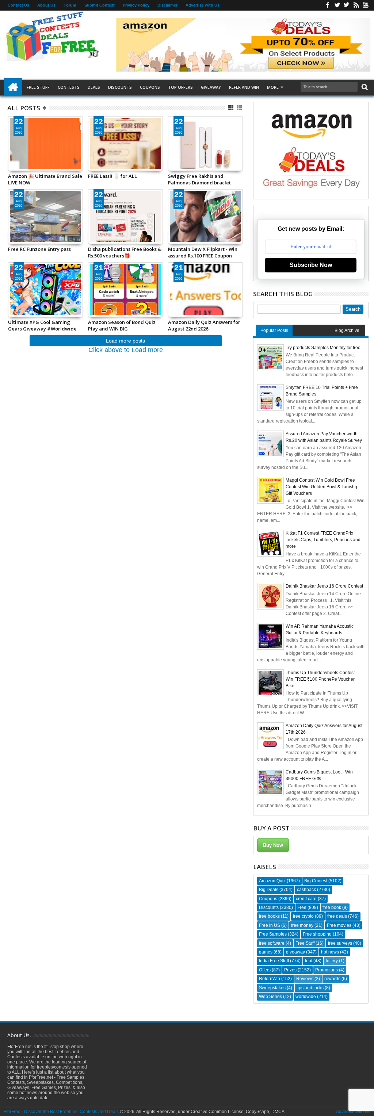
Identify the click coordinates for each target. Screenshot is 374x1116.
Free (301, 907)
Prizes (290, 969)
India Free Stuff (274, 960)
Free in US (269, 925)
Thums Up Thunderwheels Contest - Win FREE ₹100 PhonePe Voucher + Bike (322, 679)
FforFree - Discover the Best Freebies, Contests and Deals (61, 1111)
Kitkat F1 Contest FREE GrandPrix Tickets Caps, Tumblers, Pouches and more (323, 540)
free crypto (303, 916)
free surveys (340, 943)
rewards (332, 978)
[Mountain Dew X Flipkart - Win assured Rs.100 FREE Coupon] (205, 216)
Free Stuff (38, 87)
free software (272, 943)
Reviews (304, 978)
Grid (231, 108)
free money (302, 925)
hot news (330, 952)
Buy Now (273, 844)
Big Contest (315, 880)
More (273, 87)
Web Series (270, 996)
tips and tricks (310, 987)
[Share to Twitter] (21, 156)
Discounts (120, 87)
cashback (306, 889)
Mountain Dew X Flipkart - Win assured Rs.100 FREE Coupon (202, 252)
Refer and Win (244, 87)
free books (269, 916)
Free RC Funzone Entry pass (39, 249)
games (265, 952)
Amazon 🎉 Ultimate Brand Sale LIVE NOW (45, 179)
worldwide (305, 996)
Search (364, 87)
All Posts (23, 108)
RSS (356, 5)
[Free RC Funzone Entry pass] (45, 216)
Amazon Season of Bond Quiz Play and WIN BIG (122, 325)
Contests (69, 87)
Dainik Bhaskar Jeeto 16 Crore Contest (324, 586)
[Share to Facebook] (13, 156)
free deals (337, 916)
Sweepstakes (272, 987)
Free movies (339, 925)
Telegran (346, 5)
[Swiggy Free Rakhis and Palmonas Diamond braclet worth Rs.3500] (205, 143)
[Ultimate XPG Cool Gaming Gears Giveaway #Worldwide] (45, 289)
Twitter (337, 5)
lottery (332, 960)
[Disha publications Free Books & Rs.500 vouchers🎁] (125, 216)
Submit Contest (99, 5)
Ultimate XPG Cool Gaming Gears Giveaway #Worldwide (42, 325)
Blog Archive (347, 330)
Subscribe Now (311, 265)
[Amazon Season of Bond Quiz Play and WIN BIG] (125, 289)
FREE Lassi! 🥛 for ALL (112, 176)
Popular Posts (274, 330)
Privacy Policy (136, 5)
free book (332, 907)
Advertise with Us (203, 5)
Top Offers (180, 87)
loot (308, 960)
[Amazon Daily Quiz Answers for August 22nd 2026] (205, 289)
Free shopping (317, 934)
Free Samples (273, 934)
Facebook (327, 5)
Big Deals (268, 889)
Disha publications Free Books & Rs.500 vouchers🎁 (124, 252)
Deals (94, 87)
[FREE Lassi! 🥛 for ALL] (125, 143)
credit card (306, 898)
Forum (70, 5)
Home (13, 87)
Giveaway (211, 87)
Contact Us (18, 5)
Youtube (365, 5)
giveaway (295, 952)
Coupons (150, 87)
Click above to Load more (125, 349)
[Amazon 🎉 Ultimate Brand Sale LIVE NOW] (45, 143)
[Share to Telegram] (29, 156)
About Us (46, 5)
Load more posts (125, 341)
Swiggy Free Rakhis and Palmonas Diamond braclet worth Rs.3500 (199, 179)
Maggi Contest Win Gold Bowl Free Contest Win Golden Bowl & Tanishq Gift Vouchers (321, 487)
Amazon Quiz (272, 880)
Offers (265, 969)
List (240, 108)
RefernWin (269, 978)
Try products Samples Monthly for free (323, 347)
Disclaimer (167, 5)
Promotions (326, 969)
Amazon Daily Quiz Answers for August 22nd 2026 (204, 325)
